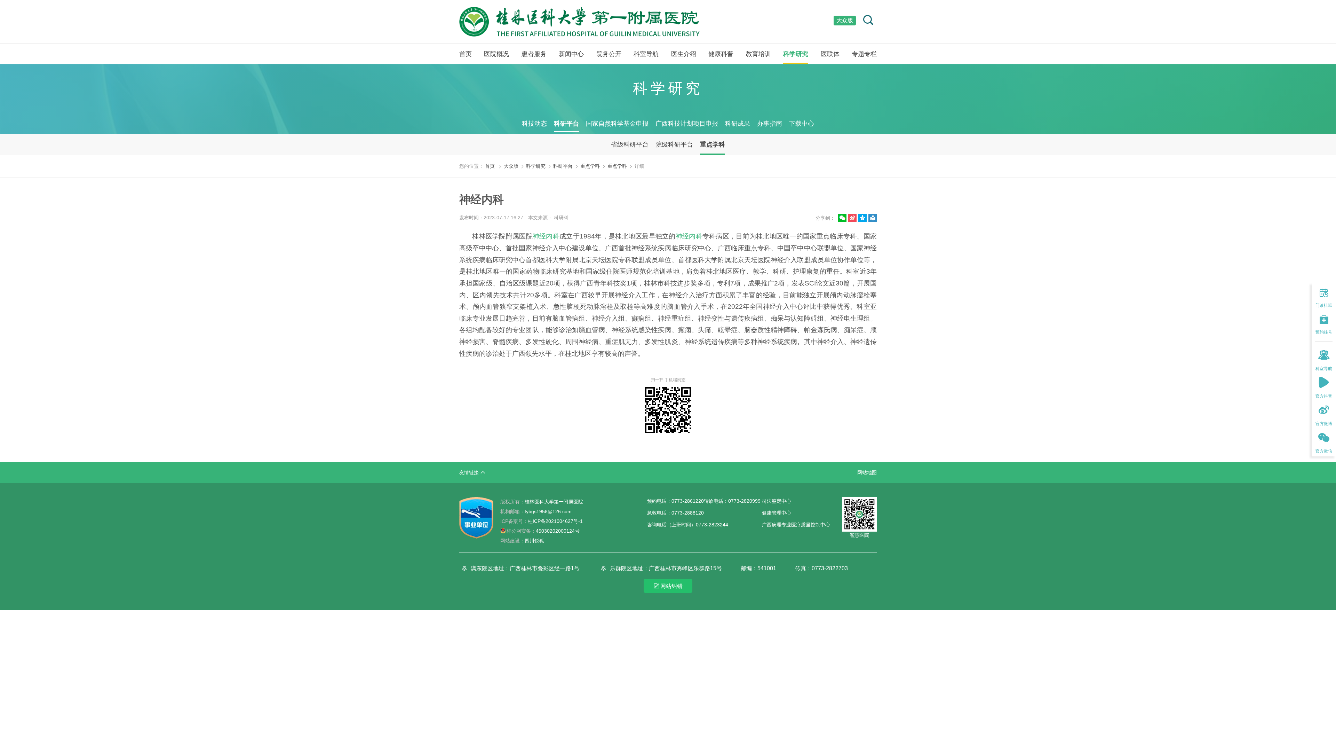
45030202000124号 (543, 531)
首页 (465, 53)
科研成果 (737, 123)
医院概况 (496, 53)
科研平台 (566, 123)
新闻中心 (571, 53)
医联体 (830, 53)
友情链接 (469, 472)
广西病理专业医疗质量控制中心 (796, 524)
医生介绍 (683, 53)
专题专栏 (864, 53)
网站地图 (867, 472)
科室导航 (646, 53)
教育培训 (758, 53)
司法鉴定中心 (776, 501)
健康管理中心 (776, 513)
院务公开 (608, 53)
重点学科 (712, 144)
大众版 (844, 20)
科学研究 (795, 53)
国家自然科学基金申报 (617, 123)
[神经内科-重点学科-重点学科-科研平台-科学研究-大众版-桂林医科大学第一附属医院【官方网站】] (579, 22)
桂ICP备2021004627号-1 (541, 521)
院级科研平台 (674, 144)
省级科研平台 (630, 144)
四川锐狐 (534, 540)
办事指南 (769, 123)
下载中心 (801, 123)
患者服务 (534, 53)
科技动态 (534, 123)
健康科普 (720, 53)
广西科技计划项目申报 (686, 123)
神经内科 (546, 236)
